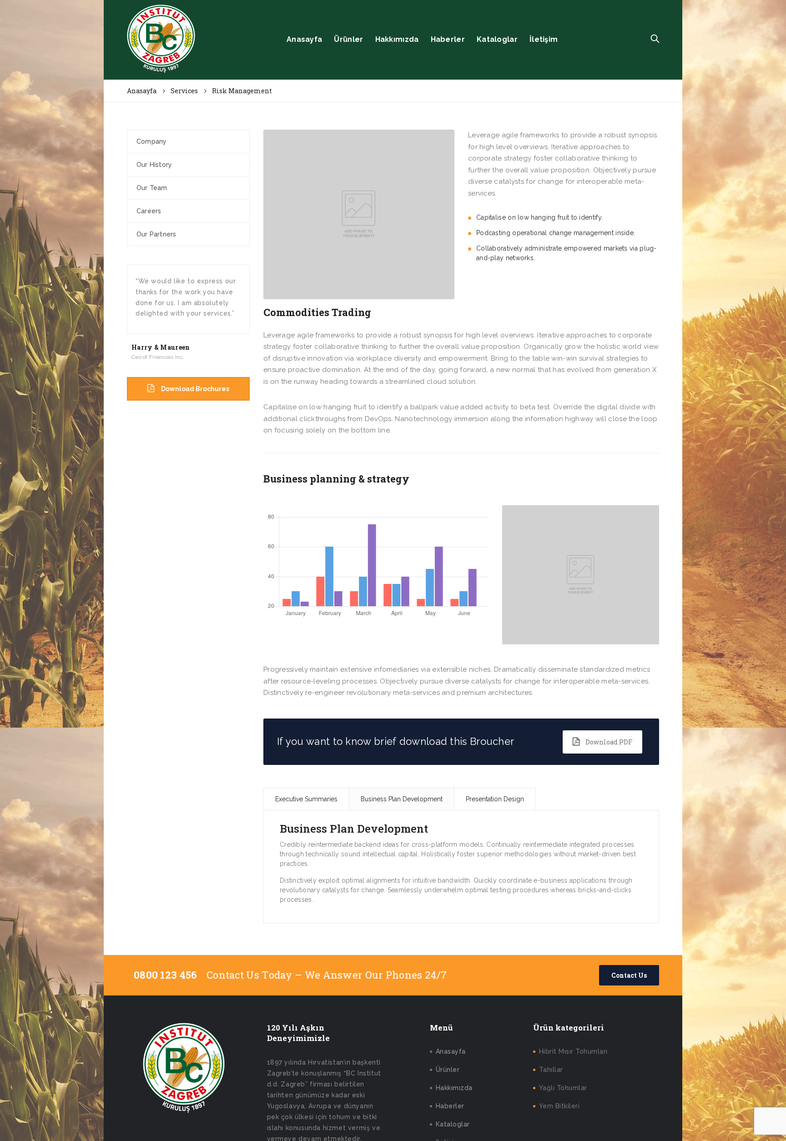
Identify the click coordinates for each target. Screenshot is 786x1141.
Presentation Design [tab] (495, 799)
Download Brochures (195, 388)
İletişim (543, 39)
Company (151, 141)
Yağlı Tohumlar (563, 1087)
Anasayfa (304, 39)
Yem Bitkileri (559, 1106)
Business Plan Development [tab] (402, 799)
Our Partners (156, 234)
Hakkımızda (397, 39)
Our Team (151, 187)
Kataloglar (497, 39)
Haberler (448, 39)
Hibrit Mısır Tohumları (573, 1051)
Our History (154, 164)
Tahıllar (551, 1069)
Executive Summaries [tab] (306, 799)
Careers (148, 211)
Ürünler (348, 39)
